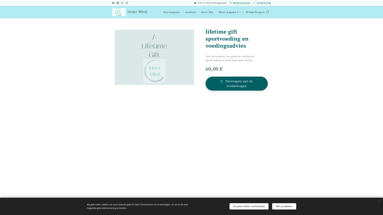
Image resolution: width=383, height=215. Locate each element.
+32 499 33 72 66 (263, 2)
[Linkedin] (118, 3)
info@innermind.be (241, 2)
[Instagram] (122, 3)
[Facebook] (113, 3)
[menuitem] (171, 12)
